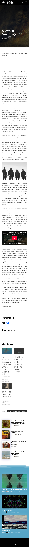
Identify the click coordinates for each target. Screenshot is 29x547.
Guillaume (18, 425)
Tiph (10, 42)
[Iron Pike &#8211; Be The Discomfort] (7, 386)
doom (9, 411)
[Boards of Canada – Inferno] (6, 434)
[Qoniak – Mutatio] (14, 501)
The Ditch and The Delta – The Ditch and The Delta (19, 363)
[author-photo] (15, 425)
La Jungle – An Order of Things (18, 442)
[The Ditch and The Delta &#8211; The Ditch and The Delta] (19, 351)
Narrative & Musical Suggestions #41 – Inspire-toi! (17, 453)
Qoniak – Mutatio (7, 510)
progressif (16, 411)
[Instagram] (16, 544)
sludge (24, 411)
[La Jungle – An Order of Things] (6, 445)
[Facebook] (13, 544)
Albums (4, 38)
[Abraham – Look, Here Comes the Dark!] (14, 481)
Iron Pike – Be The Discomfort (7, 396)
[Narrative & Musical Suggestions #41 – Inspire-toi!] (6, 455)
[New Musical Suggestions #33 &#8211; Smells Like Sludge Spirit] (7, 351)
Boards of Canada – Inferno (17, 431)
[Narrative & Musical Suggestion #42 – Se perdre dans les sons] (6, 424)
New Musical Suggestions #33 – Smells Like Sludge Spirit (6, 366)
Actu (12, 425)
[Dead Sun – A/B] (14, 522)
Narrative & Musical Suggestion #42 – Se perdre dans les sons (18, 422)
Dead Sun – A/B (6, 530)
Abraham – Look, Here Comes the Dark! (14, 489)
